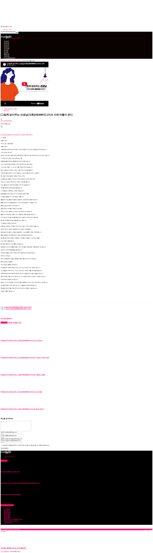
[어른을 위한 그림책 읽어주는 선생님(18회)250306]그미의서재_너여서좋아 (21, 392)
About (146, 530)
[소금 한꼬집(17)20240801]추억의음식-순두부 (18, 309)
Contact (150, 530)
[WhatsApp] (20, 129)
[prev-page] (2, 413)
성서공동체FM (5, 551)
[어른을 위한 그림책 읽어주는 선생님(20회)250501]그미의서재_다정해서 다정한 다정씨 (25, 357)
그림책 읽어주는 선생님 (14, 60)
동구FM (6, 50)
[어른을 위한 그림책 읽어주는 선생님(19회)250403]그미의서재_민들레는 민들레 (23, 375)
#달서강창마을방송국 (7, 134)
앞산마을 (6, 48)
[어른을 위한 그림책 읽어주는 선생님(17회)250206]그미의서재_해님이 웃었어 (22, 409)
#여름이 (27, 134)
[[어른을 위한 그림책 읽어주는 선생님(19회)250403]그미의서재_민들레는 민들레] (9, 371)
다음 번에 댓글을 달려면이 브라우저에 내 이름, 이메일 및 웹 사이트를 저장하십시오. (26, 445)
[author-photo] (4, 317)
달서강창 (6, 45)
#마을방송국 (16, 134)
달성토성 (6, 47)
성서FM (6, 52)
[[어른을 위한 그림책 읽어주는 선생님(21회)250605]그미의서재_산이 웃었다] (9, 337)
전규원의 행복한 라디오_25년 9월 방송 (13, 548)
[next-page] (4, 413)
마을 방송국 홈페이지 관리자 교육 (10, 471)
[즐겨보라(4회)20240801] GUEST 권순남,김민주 (19, 307)
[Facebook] (3, 129)
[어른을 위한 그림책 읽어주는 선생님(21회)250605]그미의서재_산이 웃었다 (22, 340)
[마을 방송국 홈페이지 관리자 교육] (5, 469)
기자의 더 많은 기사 (14, 323)
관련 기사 (4, 323)
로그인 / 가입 (7, 29)
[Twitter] (9, 129)
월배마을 (6, 54)
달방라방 (6, 43)
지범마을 (6, 56)
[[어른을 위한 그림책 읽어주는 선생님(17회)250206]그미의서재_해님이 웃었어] (9, 406)
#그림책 (22, 134)
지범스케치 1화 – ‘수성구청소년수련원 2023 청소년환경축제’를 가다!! (20, 483)
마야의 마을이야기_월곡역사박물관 (11, 494)
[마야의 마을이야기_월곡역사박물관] (5, 492)
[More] (26, 129)
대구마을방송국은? (9, 58)
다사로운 (6, 41)
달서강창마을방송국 (6, 120)
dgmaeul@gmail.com (9, 456)
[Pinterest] (14, 129)
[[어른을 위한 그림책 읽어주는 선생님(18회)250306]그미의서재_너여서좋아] (9, 388)
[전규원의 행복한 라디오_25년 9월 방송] (13, 545)
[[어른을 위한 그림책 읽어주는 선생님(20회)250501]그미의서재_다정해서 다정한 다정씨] (9, 354)
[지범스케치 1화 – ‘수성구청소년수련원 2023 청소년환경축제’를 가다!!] (5, 480)
